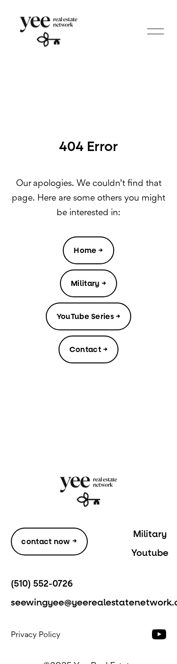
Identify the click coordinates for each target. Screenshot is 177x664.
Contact (85, 349)
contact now (45, 541)
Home (85, 250)
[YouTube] (159, 634)
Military (85, 283)
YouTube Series (85, 316)
